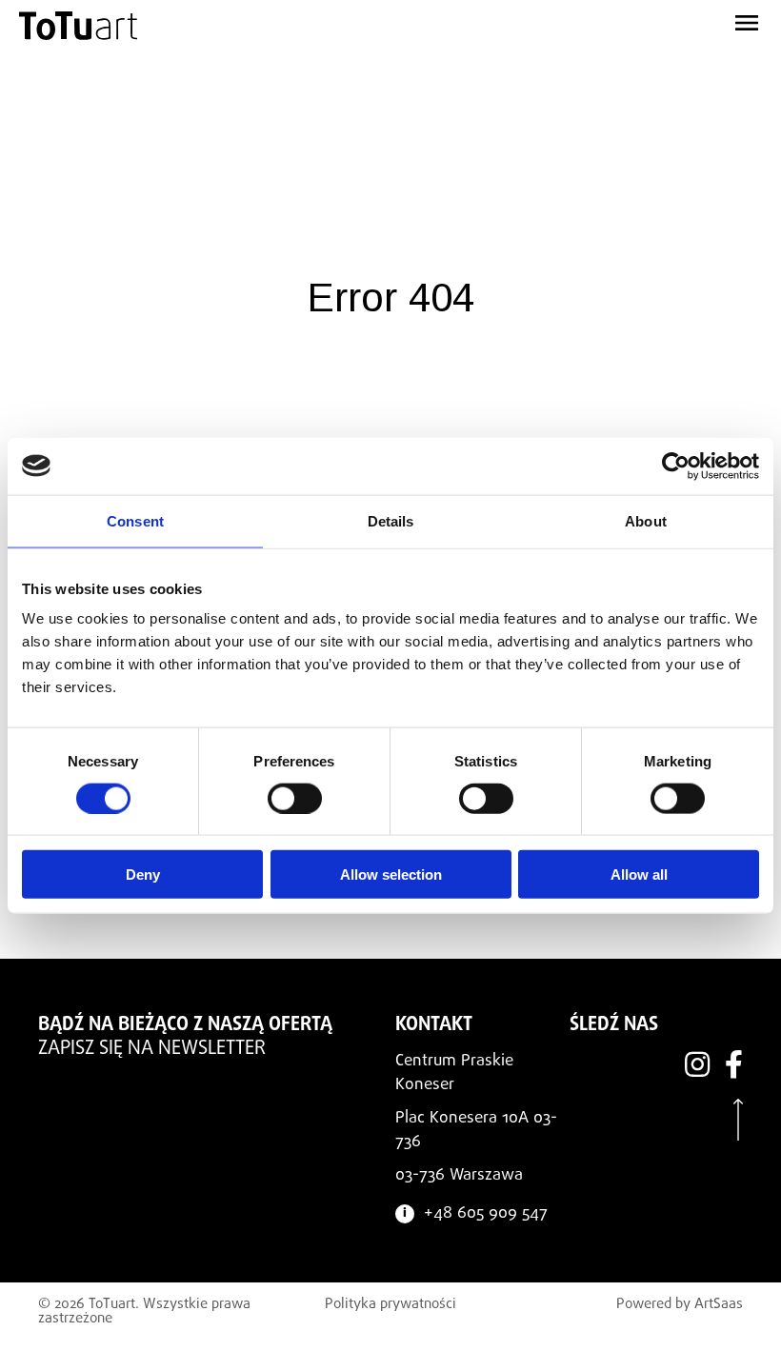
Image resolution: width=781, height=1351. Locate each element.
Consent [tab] (135, 520)
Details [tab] (391, 520)
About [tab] (646, 520)
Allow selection (391, 874)
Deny (143, 874)
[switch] (295, 798)
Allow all (639, 874)
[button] (625, 19)
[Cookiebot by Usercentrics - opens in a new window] (675, 465)
